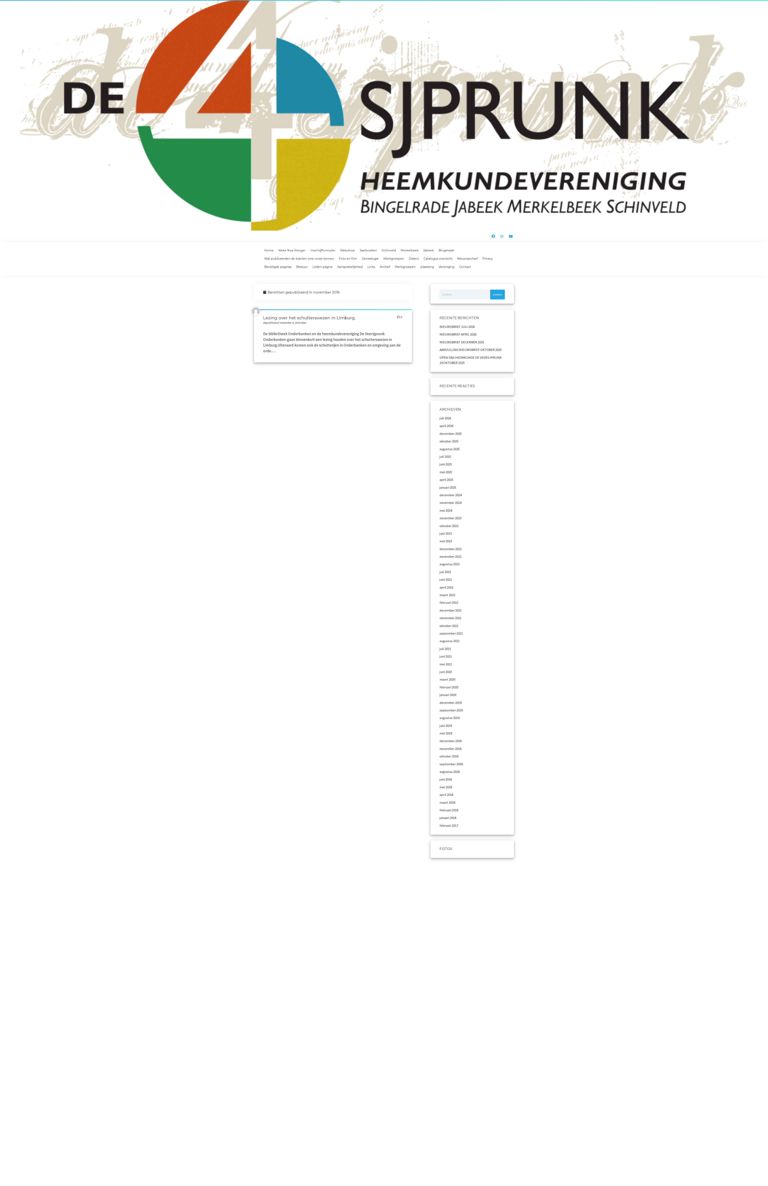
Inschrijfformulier (322, 250)
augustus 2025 (450, 449)
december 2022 (451, 549)
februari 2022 (449, 602)
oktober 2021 (449, 626)
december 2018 (451, 741)
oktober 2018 (449, 756)
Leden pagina (322, 267)
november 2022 (450, 556)
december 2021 (451, 610)
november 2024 (450, 502)
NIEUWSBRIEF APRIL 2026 (458, 334)
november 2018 (450, 748)
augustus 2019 (450, 718)
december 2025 (451, 433)
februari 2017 (449, 825)
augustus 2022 (450, 564)
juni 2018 (446, 779)
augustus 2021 (450, 641)
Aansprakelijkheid (350, 267)
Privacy (487, 258)
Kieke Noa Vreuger (292, 250)
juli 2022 (445, 572)
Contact (465, 267)
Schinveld (389, 250)
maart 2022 (447, 595)
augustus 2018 (450, 771)
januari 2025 (448, 487)
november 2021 (450, 618)
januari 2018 (448, 817)
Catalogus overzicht (438, 258)
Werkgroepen (393, 258)
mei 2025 (446, 472)
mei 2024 (446, 510)
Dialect (414, 258)
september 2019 (451, 710)
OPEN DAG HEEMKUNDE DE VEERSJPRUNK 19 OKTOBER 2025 (471, 360)
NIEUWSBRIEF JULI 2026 (457, 326)
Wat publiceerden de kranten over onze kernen (299, 258)
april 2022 (446, 587)
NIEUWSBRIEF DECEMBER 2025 (462, 342)
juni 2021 (446, 656)
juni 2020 (446, 672)
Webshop (347, 250)
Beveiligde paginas (277, 267)
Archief (385, 267)
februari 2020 (449, 687)
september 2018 (451, 764)
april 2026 (446, 426)
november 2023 (450, 518)
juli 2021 (445, 649)
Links (371, 267)
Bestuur (302, 267)
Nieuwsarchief (467, 258)
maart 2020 (447, 679)
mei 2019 (446, 733)
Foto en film (348, 258)
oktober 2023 (449, 526)
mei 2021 (446, 664)
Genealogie (370, 258)
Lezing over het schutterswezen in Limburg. (309, 317)
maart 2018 (447, 802)
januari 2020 (448, 695)
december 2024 (451, 495)
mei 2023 (446, 541)
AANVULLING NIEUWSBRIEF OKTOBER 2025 (471, 349)
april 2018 (446, 794)
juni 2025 (446, 464)
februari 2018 (449, 810)
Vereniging (446, 267)
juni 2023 (446, 533)
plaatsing (427, 267)
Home (269, 250)
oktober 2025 (449, 441)
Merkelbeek (409, 250)
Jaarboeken (368, 250)
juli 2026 (445, 418)
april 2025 (446, 479)
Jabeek (428, 250)
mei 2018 (446, 787)
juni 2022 (446, 579)
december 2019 (451, 702)
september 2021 (451, 633)
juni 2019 (446, 725)
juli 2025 (445, 456)
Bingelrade (446, 250)
